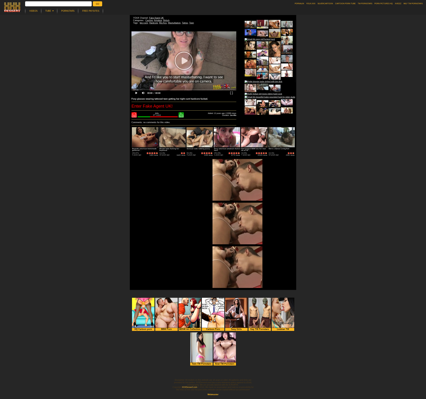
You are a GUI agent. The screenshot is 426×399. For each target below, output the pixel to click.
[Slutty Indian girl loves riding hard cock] (263, 94)
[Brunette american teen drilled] (250, 102)
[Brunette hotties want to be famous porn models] (275, 49)
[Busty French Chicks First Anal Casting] (275, 88)
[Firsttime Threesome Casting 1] (262, 112)
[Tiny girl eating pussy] (262, 52)
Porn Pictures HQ (383, 3)
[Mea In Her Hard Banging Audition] (262, 33)
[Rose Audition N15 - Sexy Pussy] (275, 68)
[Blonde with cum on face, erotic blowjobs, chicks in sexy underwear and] (287, 73)
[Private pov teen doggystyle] (262, 87)
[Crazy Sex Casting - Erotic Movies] (275, 103)
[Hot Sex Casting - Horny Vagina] (250, 88)
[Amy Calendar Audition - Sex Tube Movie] (250, 45)
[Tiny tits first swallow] (250, 72)
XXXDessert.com (189, 387)
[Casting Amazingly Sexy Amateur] (287, 24)
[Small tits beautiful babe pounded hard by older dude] (270, 97)
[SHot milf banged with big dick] (250, 32)
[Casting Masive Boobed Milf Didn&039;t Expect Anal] (250, 24)
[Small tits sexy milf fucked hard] (260, 39)
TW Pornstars (365, 3)
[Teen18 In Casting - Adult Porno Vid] (287, 58)
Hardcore (153, 23)
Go (97, 4)
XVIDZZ (398, 3)
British (166, 20)
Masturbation (174, 23)
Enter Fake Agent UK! (152, 106)
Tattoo (185, 23)
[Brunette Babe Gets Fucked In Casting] (262, 103)
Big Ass (163, 23)
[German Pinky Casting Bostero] (275, 33)
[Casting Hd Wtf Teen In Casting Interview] (287, 49)
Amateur (158, 20)
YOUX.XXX (310, 3)
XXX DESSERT (12, 7)
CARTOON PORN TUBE (345, 3)
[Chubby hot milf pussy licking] (262, 76)
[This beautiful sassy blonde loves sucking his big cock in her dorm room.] (262, 45)
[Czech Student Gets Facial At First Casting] (262, 24)
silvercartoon (325, 3)
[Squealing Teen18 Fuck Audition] (287, 110)
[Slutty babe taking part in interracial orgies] (250, 64)
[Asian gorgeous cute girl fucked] (287, 32)
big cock (144, 23)
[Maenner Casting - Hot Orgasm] (250, 110)
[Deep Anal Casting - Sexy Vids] (262, 60)
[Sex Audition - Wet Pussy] (287, 40)
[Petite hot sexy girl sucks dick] (287, 102)
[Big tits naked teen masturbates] (275, 76)
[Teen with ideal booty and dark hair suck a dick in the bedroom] (262, 69)
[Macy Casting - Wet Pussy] (275, 112)
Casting (149, 20)
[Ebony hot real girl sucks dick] (287, 66)
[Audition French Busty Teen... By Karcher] (250, 54)
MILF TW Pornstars (413, 3)
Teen (191, 23)
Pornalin (299, 3)
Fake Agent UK (156, 18)
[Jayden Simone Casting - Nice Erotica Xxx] (275, 24)
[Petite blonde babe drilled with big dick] (263, 81)
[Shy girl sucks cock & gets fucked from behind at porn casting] (275, 60)
